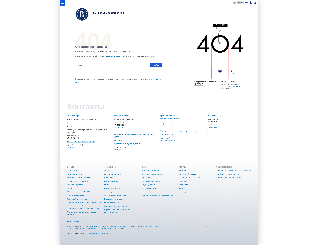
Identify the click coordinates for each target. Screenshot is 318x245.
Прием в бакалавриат (112, 181)
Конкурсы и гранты (148, 192)
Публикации (183, 192)
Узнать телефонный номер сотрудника (81, 141)
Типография (183, 181)
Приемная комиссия (121, 116)
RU (239, 2)
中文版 (234, 2)
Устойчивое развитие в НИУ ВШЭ (79, 177)
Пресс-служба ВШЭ (214, 116)
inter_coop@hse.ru (166, 134)
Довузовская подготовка (112, 174)
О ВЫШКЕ (70, 167)
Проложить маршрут (167, 140)
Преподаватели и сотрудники (77, 181)
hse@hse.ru (71, 147)
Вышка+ (107, 185)
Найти (156, 65)
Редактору (207, 226)
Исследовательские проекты (152, 174)
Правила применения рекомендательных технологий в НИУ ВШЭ (90, 228)
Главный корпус (73, 116)
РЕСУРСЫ (182, 167)
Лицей (106, 170)
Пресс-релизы (212, 127)
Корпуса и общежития (75, 185)
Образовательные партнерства (115, 206)
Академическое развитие (150, 188)
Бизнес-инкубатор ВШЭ (112, 202)
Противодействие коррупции (77, 199)
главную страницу (113, 56)
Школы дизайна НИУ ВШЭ (230, 86)
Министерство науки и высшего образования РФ (233, 170)
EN (242, 2)
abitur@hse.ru (118, 127)
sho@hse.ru (118, 149)
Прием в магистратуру (112, 188)
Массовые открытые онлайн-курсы (228, 177)
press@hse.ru (211, 124)
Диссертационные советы (151, 181)
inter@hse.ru (164, 124)
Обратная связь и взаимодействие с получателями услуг (117, 211)
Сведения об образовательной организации (83, 208)
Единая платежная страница (77, 218)
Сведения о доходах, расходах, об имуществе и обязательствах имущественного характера (84, 203)
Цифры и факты (73, 170)
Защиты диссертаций (149, 185)
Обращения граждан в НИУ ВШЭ (78, 192)
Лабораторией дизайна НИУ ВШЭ (101, 233)
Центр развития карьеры (113, 199)
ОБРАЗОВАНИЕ (110, 167)
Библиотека (183, 170)
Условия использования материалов (220, 131)
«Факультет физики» (228, 81)
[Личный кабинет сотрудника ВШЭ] (250, 3)
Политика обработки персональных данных (143, 226)
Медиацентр (183, 185)
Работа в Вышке (73, 221)
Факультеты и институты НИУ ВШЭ (205, 82)
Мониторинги (146, 177)
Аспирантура (109, 192)
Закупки (70, 188)
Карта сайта (119, 228)
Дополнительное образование (115, 195)
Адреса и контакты (92, 226)
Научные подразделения (150, 170)
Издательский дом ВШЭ (187, 174)
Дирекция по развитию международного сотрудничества (181, 131)
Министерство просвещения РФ (227, 174)
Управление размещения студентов (127, 144)
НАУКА (144, 167)
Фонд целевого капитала (76, 195)
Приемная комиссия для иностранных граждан (170, 117)
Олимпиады (108, 177)
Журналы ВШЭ (184, 188)
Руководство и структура (75, 174)
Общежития (118, 140)
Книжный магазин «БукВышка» (190, 177)
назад (88, 56)
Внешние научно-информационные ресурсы (157, 195)
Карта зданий (165, 138)
